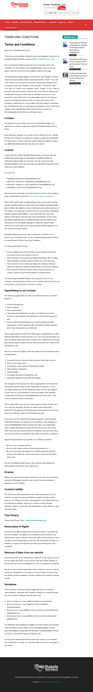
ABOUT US (62, 22)
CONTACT (70, 22)
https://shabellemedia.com (35, 520)
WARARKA (15, 22)
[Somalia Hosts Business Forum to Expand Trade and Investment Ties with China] (65, 61)
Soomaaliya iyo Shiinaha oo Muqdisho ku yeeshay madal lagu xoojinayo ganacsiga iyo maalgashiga (78, 47)
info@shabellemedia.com (51, 682)
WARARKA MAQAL (39, 22)
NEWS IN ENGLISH (26, 22)
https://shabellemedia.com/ (43, 59)
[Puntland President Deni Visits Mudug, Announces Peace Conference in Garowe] (65, 75)
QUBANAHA (53, 22)
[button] (85, 25)
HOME (8, 22)
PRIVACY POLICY (11, 27)
